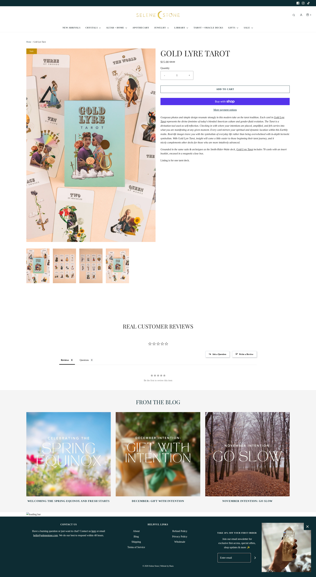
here (94, 531)
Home (28, 42)
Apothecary (140, 27)
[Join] (255, 557)
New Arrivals (71, 27)
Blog (136, 536)
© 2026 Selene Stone (151, 566)
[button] (38, 266)
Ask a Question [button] (219, 354)
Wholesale (179, 541)
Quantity (165, 68)
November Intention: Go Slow (247, 501)
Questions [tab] (84, 360)
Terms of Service (136, 547)
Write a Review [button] (246, 354)
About (136, 531)
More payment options (225, 109)
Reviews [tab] (65, 360)
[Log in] (301, 15)
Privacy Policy (179, 536)
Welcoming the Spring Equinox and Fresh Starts (68, 501)
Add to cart (225, 89)
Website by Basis (167, 566)
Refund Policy (179, 531)
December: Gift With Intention (158, 501)
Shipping (136, 541)
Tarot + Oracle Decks (208, 27)
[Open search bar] (294, 15)
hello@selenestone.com (45, 535)
